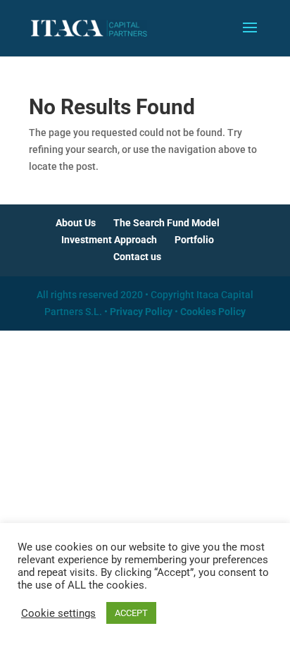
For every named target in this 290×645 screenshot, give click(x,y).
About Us (76, 222)
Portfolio (194, 239)
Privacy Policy (141, 311)
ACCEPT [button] (131, 613)
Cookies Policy (213, 311)
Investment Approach (109, 239)
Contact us (137, 256)
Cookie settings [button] (58, 613)
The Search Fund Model (166, 222)
